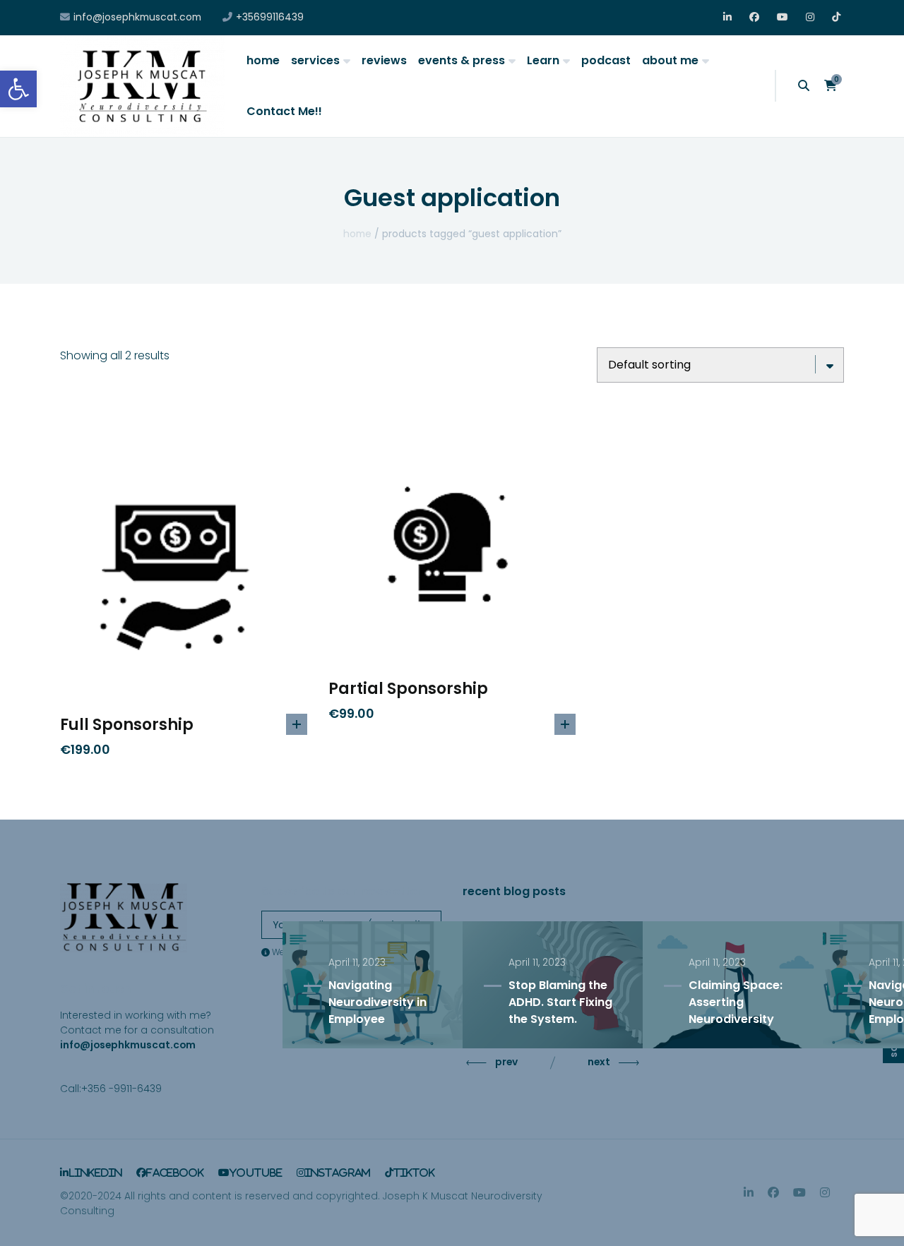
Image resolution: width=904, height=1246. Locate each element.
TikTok (837, 17)
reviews (384, 60)
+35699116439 (270, 18)
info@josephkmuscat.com (137, 18)
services (315, 60)
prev (506, 1062)
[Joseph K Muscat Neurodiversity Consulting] (142, 86)
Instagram (811, 17)
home (263, 60)
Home (357, 234)
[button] (18, 89)
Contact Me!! (284, 111)
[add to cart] (296, 724)
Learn (543, 60)
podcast (606, 60)
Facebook (754, 17)
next (599, 1062)
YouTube (782, 17)
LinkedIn (728, 17)
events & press (461, 60)
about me (670, 60)
